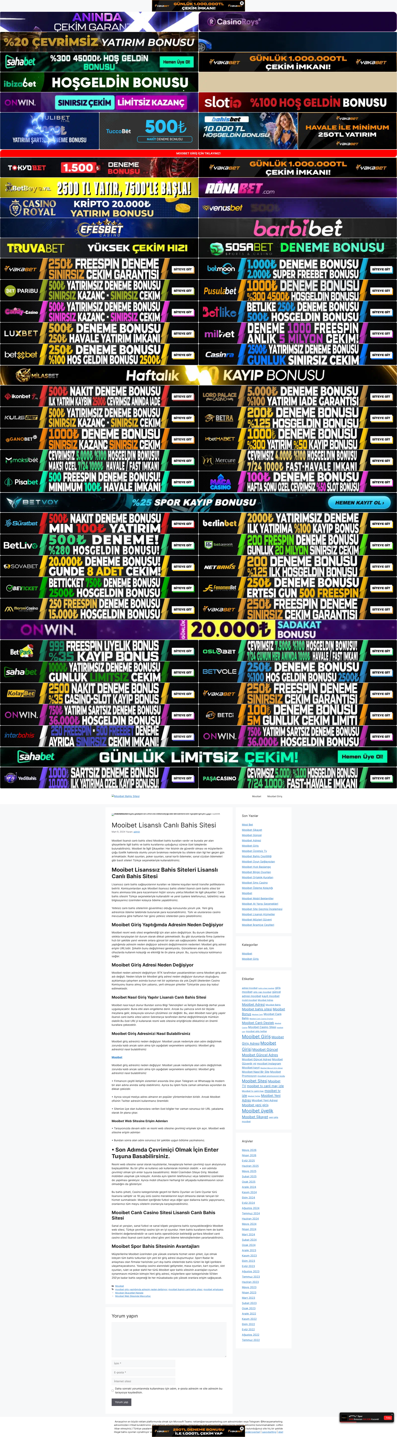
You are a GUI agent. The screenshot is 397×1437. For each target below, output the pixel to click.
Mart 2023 (248, 1297)
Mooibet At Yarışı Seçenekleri (260, 903)
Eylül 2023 (248, 1266)
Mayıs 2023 (249, 1287)
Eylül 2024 (248, 1202)
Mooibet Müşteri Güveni (257, 919)
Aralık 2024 (249, 1187)
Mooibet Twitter (254, 1096)
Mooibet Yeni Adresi (265, 1100)
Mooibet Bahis (273, 1004)
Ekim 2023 (248, 1260)
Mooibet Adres (265, 1000)
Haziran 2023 (250, 1282)
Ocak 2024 (249, 1245)
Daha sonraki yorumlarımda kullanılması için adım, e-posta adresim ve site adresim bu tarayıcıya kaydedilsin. (168, 1390)
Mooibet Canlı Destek (258, 1023)
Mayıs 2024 (249, 1223)
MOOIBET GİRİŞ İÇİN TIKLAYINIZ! (198, 153)
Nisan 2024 (249, 1229)
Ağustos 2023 (250, 1271)
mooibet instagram (269, 1063)
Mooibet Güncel (252, 835)
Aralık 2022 (249, 1313)
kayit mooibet (270, 996)
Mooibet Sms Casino (255, 882)
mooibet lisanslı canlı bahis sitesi (185, 1289)
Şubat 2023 (249, 1303)
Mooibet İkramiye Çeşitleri (258, 924)
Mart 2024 (248, 1234)
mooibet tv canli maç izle (265, 1086)
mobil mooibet (249, 1000)
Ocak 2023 (249, 1308)
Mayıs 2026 (249, 1150)
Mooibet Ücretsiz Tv (254, 851)
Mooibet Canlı (257, 1015)
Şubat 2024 (249, 1239)
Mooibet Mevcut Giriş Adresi (271, 1068)
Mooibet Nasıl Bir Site (255, 1071)
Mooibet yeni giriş (255, 1105)
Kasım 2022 (249, 1318)
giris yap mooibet (262, 992)
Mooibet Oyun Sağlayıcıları (258, 861)
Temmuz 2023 (251, 1276)
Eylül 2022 (248, 1329)
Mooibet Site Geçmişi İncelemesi (262, 909)
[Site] (99, 268)
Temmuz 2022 (251, 1340)
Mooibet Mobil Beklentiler (258, 898)
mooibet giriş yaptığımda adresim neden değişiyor (141, 1289)
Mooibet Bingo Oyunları (256, 872)
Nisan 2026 (249, 1155)
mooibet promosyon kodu (271, 1076)
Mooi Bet (247, 824)
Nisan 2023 (249, 1292)
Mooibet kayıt (251, 1067)
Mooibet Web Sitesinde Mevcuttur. (133, 1296)
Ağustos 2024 (250, 1208)
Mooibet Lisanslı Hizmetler (258, 914)
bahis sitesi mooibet (266, 988)
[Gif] (198, 375)
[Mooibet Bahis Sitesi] (126, 796)
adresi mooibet (250, 988)
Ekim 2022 (248, 1324)
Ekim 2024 (248, 1197)
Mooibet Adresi (251, 840)
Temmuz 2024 (251, 1213)
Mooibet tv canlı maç (253, 1091)
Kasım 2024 (249, 1192)
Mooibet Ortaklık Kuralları (257, 877)
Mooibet (256, 796)
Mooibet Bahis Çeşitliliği (257, 856)
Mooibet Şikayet (252, 829)
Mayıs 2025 (249, 1171)
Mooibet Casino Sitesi (262, 1027)
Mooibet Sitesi (254, 1081)
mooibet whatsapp (213, 1289)
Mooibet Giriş (274, 796)
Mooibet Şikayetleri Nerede (129, 1292)
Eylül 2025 (248, 1160)
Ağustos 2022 (250, 1334)
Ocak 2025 (248, 1181)
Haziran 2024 (250, 1218)
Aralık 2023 (249, 1250)
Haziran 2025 (250, 1165)
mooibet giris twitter (256, 1031)
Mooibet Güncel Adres (260, 1055)
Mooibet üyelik (257, 1110)
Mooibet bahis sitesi (257, 1009)
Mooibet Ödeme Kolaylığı (257, 888)
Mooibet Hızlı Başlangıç (256, 866)
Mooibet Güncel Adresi (256, 1059)
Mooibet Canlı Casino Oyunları (261, 1019)
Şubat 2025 (249, 1176)
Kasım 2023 (249, 1255)
